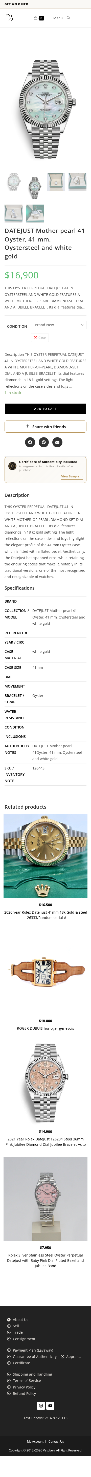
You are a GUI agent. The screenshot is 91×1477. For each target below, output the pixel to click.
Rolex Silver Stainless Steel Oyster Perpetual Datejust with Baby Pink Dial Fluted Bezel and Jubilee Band (45, 1260)
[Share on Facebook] (30, 442)
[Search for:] (67, 18)
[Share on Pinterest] (44, 442)
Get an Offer (16, 4)
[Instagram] (41, 1406)
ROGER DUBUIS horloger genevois (45, 1028)
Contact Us (56, 1441)
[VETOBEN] (10, 18)
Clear (42, 337)
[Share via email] (57, 442)
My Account (35, 1441)
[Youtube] (50, 1406)
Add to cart (45, 409)
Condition (17, 326)
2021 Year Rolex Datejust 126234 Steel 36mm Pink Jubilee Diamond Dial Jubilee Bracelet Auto (46, 1142)
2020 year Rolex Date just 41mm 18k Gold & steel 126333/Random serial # (45, 915)
